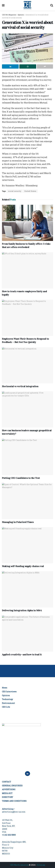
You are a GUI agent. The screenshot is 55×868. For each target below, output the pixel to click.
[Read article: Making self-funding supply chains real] (27, 545)
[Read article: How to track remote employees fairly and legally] (27, 270)
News (4, 687)
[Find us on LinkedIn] (27, 773)
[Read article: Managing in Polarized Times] (27, 501)
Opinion (6, 695)
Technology (7, 699)
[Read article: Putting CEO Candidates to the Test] (27, 457)
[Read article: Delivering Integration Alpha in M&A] (27, 589)
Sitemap (41, 865)
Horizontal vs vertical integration (20, 386)
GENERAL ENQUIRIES (12, 785)
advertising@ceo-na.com (13, 812)
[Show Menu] (3, 5)
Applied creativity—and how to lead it (22, 654)
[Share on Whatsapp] (27, 66)
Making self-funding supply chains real (23, 566)
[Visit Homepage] (27, 5)
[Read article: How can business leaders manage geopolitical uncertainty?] (27, 409)
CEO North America (19, 865)
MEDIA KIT (7, 793)
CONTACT (6, 781)
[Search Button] (51, 5)
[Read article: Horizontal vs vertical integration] (27, 365)
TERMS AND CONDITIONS (14, 801)
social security (14, 191)
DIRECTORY (7, 797)
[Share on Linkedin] (10, 66)
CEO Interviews (9, 691)
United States (30, 191)
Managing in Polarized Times (18, 522)
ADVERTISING (8, 789)
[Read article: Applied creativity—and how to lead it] (27, 633)
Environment (8, 703)
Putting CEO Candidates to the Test (21, 478)
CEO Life (6, 707)
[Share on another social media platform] (45, 66)
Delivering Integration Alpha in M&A (22, 610)
